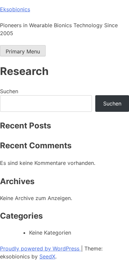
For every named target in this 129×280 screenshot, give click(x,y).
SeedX (47, 256)
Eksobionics (15, 9)
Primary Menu (23, 51)
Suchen (9, 91)
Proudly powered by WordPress (40, 248)
